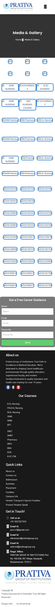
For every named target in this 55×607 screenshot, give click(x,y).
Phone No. (6, 329)
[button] (45, 6)
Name (4, 306)
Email (4, 318)
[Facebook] (8, 387)
